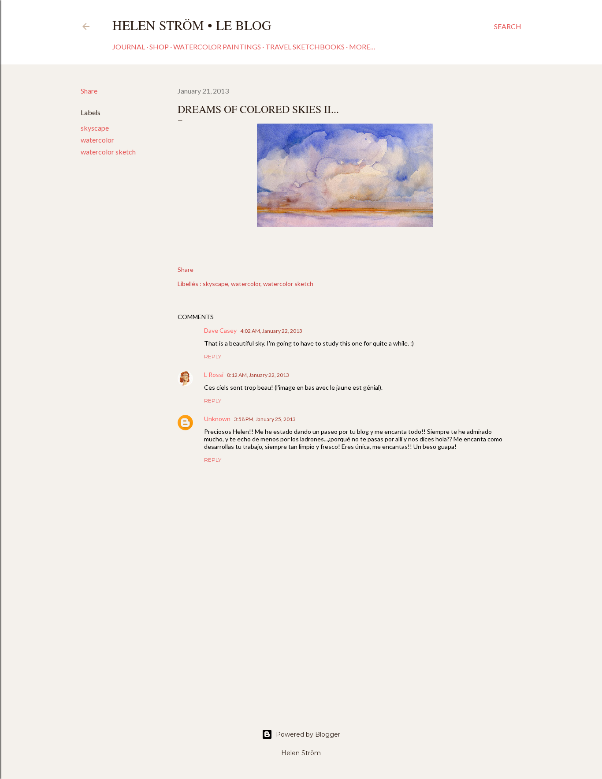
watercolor (97, 139)
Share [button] (89, 91)
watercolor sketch (108, 151)
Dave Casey (220, 330)
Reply (212, 356)
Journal (128, 46)
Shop (159, 46)
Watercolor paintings (217, 46)
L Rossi (213, 374)
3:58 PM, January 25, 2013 (265, 419)
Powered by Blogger (308, 734)
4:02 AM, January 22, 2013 (271, 330)
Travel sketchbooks (305, 46)
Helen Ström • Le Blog (191, 25)
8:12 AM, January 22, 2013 (258, 375)
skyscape (95, 128)
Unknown (217, 418)
